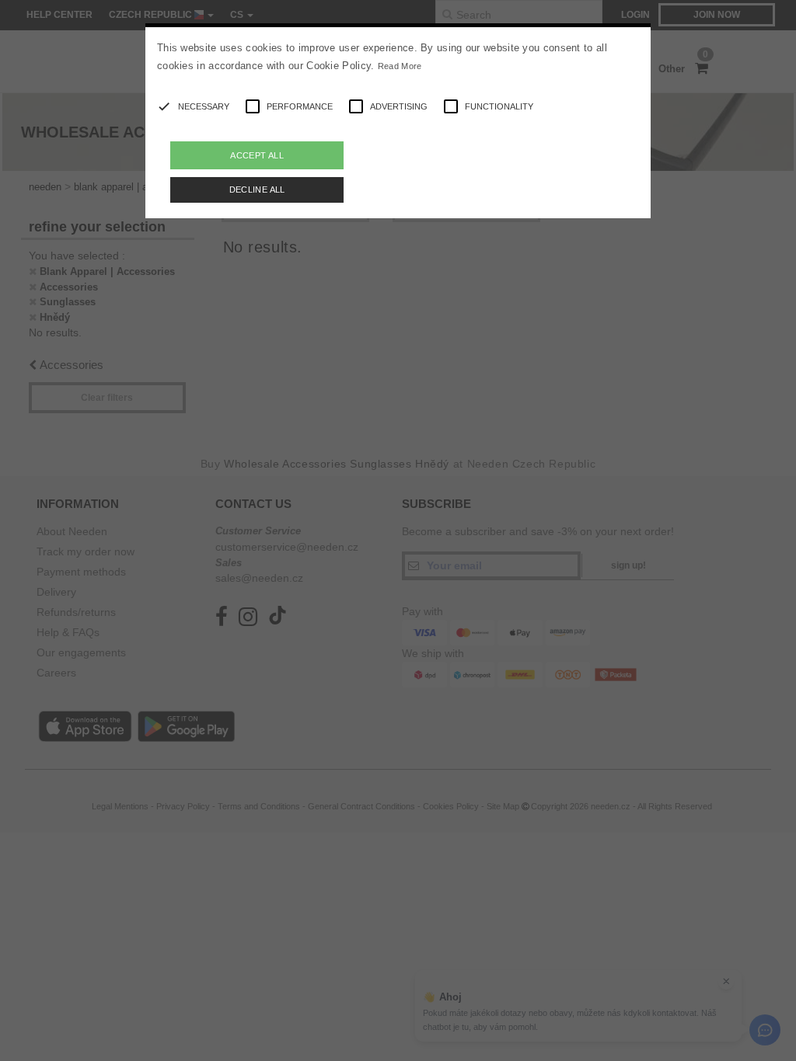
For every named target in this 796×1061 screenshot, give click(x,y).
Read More (400, 66)
